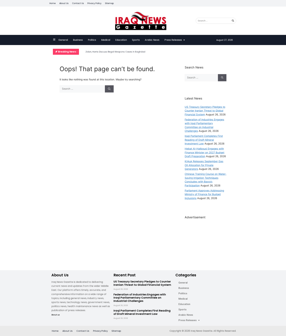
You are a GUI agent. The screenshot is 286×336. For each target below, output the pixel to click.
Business (78, 40)
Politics (92, 40)
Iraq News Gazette (201, 331)
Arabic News (152, 40)
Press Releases (173, 40)
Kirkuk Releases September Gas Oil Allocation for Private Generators (204, 165)
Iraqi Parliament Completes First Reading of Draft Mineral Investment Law (204, 140)
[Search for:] (82, 88)
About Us (64, 3)
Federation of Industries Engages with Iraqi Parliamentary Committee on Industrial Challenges (140, 298)
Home (52, 3)
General (63, 40)
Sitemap (109, 3)
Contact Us (78, 3)
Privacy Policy (94, 3)
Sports (136, 40)
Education (121, 40)
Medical (105, 40)
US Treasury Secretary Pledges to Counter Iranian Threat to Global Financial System (205, 110)
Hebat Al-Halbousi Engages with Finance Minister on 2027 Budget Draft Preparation (204, 152)
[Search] (233, 21)
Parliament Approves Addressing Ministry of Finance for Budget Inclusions (204, 194)
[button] (66, 52)
